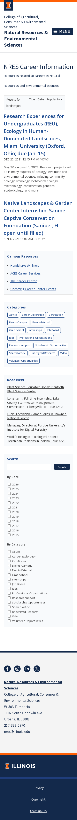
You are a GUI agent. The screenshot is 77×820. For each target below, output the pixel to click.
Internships (35, 330)
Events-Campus (18, 322)
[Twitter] (36, 668)
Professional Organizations (36, 338)
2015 (15, 535)
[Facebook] (7, 668)
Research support (19, 345)
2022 (15, 503)
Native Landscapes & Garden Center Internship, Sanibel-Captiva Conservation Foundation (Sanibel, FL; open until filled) (38, 218)
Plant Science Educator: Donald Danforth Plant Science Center (35, 389)
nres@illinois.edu (17, 731)
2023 (15, 498)
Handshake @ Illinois (24, 265)
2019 (15, 516)
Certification (56, 315)
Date (41, 99)
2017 (15, 526)
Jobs (12, 338)
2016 (15, 530)
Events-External (41, 322)
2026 (15, 484)
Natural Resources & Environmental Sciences (26, 39)
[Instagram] (17, 668)
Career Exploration (33, 315)
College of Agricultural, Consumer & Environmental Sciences (25, 22)
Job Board (53, 330)
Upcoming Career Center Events (33, 289)
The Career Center (23, 281)
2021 (15, 507)
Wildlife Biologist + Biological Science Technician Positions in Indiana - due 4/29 (36, 439)
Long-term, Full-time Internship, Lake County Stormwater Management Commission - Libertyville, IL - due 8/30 (35, 402)
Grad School (16, 330)
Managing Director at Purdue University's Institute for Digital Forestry (36, 427)
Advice (13, 315)
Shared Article (17, 353)
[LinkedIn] (27, 668)
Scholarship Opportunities (51, 345)
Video (63, 353)
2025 (15, 489)
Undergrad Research (43, 353)
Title (32, 99)
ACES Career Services (25, 273)
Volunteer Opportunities (23, 360)
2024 (15, 493)
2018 (15, 521)
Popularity (53, 99)
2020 (15, 512)
